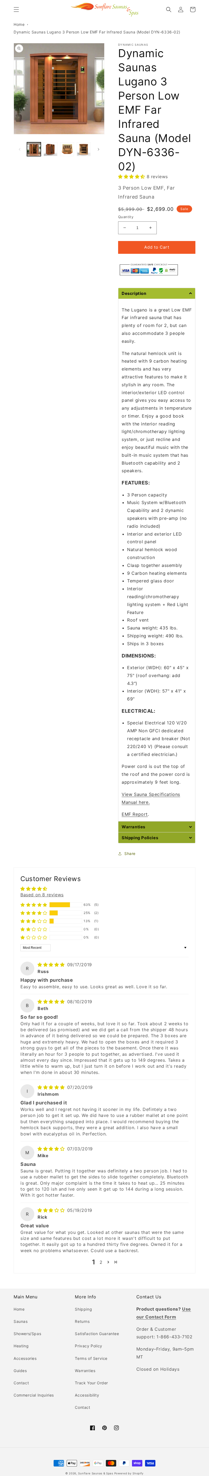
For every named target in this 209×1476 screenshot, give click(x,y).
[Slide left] (20, 149)
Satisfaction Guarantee (97, 1333)
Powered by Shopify (129, 1473)
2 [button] (101, 1262)
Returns (82, 1321)
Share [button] (130, 853)
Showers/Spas (27, 1333)
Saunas (21, 1321)
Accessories (25, 1358)
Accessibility (87, 1395)
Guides (20, 1370)
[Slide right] (98, 149)
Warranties (85, 1370)
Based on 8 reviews (42, 894)
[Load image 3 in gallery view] (67, 149)
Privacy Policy (88, 1346)
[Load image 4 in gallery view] (84, 149)
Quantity (125, 217)
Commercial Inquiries (34, 1395)
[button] (16, 10)
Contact (21, 1383)
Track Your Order (91, 1383)
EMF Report (135, 814)
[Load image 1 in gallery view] (34, 149)
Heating (21, 1346)
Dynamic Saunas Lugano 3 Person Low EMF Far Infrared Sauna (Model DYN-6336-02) (97, 32)
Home (19, 24)
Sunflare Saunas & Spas (95, 1473)
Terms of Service (91, 1358)
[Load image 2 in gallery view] (50, 149)
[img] (52, 964)
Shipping (83, 1309)
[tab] (156, 293)
